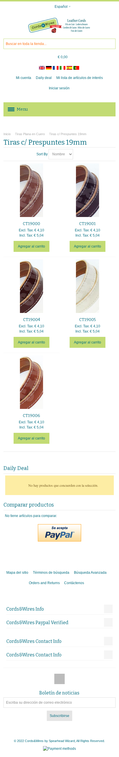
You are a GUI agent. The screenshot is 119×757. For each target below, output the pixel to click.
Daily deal (44, 78)
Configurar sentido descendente (78, 154)
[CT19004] (31, 286)
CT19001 (87, 223)
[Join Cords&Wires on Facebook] (59, 679)
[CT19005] (87, 286)
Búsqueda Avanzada (90, 573)
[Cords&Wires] (59, 25)
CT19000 (31, 223)
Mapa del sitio (17, 573)
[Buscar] (110, 44)
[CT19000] (31, 190)
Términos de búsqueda (51, 573)
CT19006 (31, 415)
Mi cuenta (23, 78)
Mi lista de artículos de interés (79, 78)
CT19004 (31, 319)
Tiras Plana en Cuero (30, 134)
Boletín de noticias (59, 693)
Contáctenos (74, 583)
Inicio (7, 134)
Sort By (42, 154)
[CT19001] (87, 190)
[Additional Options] (59, 527)
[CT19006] (31, 382)
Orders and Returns (44, 583)
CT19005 (87, 319)
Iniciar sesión (59, 88)
